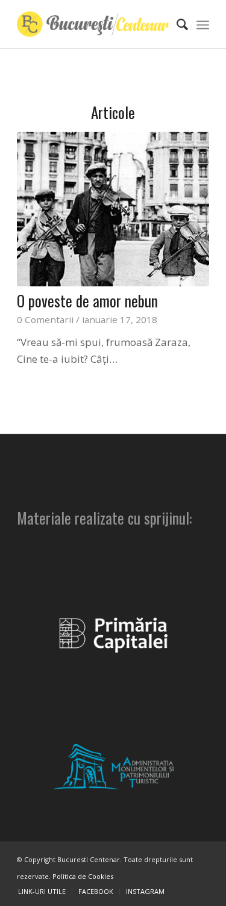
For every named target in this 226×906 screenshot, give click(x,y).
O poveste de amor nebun (87, 300)
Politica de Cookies (82, 876)
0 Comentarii (45, 319)
